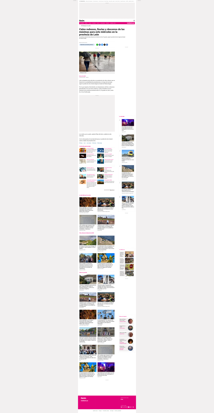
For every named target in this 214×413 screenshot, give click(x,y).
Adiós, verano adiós (123, 332)
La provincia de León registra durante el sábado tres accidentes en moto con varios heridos (128, 159)
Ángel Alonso (122, 333)
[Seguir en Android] (121, 399)
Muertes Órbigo (106, 1)
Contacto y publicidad (118, 410)
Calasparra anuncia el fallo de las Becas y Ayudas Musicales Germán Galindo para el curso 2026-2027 (122, 254)
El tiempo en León (86, 25)
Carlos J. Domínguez (101, 342)
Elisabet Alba (100, 230)
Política (86, 23)
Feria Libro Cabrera (117, 1)
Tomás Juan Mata (123, 321)
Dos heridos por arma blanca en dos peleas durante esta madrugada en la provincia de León (106, 374)
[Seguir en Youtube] (128, 407)
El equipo (100, 410)
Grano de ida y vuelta (101, 1)
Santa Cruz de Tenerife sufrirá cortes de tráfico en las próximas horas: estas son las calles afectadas (122, 273)
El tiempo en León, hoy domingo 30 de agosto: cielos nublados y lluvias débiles (87, 247)
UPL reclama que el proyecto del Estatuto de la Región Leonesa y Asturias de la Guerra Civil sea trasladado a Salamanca (86, 227)
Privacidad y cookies (106, 410)
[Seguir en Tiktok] (130, 407)
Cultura (90, 23)
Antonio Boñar (122, 328)
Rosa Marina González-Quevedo (123, 343)
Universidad (102, 23)
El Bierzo (107, 23)
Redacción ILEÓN (82, 76)
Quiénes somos (95, 410)
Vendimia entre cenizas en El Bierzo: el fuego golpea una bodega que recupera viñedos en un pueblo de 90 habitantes (106, 227)
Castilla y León (113, 23)
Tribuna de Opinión (123, 316)
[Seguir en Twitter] (122, 407)
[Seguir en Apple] (122, 399)
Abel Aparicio (81, 290)
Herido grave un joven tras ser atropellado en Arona (122, 267)
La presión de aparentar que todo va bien (123, 340)
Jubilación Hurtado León (132, 1)
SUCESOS (127, 1)
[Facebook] (100, 45)
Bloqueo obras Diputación (89, 1)
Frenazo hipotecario (95, 1)
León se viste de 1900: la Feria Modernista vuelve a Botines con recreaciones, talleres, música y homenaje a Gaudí (105, 339)
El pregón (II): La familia (122, 326)
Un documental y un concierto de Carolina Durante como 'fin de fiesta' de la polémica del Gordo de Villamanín (106, 321)
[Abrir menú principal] (134, 20)
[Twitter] (105, 45)
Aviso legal (111, 410)
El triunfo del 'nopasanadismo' (122, 347)
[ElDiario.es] (130, 23)
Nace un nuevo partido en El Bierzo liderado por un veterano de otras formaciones (106, 209)
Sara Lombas (100, 325)
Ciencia (98, 23)
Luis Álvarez (100, 290)
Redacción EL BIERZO (101, 211)
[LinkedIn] (107, 45)
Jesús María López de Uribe (83, 212)
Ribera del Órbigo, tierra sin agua (123, 320)
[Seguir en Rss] (133, 407)
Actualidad (82, 23)
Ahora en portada (83, 272)
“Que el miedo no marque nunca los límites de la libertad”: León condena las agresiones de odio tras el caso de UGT (87, 357)
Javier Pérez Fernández (122, 349)
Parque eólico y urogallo (112, 1)
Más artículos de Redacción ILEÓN (86, 233)
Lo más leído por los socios (85, 195)
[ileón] (87, 398)
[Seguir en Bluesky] (121, 407)
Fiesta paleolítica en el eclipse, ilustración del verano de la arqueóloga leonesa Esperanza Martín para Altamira (86, 209)
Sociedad (94, 23)
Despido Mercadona (122, 1)
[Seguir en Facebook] (124, 407)
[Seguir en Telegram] (125, 407)
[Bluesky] (102, 45)
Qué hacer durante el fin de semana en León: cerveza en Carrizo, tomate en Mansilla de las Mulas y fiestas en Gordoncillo (87, 339)
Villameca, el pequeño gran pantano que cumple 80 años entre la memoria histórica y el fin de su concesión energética (87, 286)
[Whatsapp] (97, 45)
